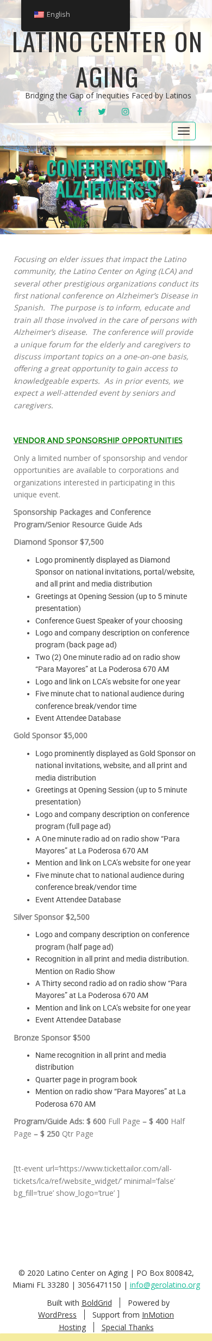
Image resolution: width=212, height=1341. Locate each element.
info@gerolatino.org (165, 1285)
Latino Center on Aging (107, 58)
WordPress (57, 1314)
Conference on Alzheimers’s (106, 178)
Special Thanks (128, 1327)
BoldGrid (97, 1303)
